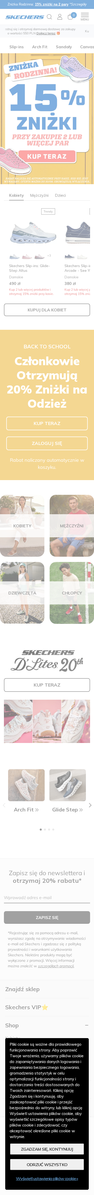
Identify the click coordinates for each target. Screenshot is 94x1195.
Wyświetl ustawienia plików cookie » (47, 1178)
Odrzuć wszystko (47, 1164)
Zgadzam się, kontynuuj (47, 1149)
